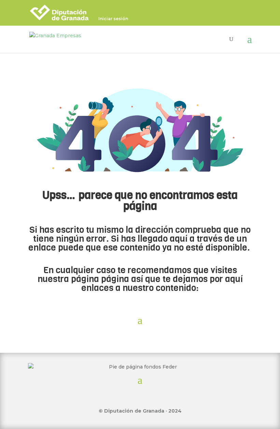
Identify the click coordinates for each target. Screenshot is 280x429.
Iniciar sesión (113, 19)
